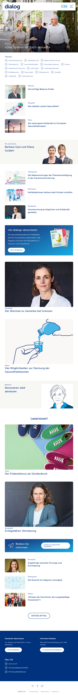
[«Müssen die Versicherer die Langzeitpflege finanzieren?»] (15, 599)
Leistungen (34, 68)
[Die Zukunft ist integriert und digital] (15, 582)
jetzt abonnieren (16, 250)
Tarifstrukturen (27, 76)
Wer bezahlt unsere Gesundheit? (43, 106)
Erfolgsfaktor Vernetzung (20, 530)
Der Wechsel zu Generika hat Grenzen (28, 311)
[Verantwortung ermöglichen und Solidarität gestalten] (15, 212)
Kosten (67, 64)
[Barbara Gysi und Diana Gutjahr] (57, 153)
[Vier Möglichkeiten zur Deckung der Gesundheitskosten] (39, 363)
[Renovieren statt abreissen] (57, 396)
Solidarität (12, 76)
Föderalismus (13, 64)
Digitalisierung (33, 60)
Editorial (31, 86)
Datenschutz (45, 691)
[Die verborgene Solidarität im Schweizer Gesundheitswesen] (15, 126)
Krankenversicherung (16, 68)
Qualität (58, 72)
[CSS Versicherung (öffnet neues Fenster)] (64, 6)
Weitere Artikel (39, 616)
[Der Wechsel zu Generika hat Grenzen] (39, 306)
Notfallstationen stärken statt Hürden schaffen (50, 192)
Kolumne (8, 385)
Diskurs (7, 44)
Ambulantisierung (15, 60)
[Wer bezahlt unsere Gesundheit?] (15, 109)
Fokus (30, 120)
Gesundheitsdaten (31, 64)
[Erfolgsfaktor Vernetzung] (39, 526)
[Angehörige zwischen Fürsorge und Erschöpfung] (15, 565)
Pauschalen (29, 72)
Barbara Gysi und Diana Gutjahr (19, 148)
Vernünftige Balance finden (41, 89)
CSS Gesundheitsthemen (17, 672)
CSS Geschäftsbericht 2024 (18, 668)
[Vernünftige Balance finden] (15, 92)
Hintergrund (32, 172)
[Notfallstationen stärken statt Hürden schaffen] (15, 195)
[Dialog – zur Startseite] (12, 6)
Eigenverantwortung (52, 60)
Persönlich (8, 308)
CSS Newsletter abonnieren (52, 650)
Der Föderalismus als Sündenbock (26, 473)
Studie (7, 365)
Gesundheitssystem (51, 64)
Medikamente (13, 72)
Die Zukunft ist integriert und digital (45, 580)
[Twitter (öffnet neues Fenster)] (42, 686)
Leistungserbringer (51, 68)
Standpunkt (32, 206)
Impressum (55, 691)
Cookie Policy (33, 691)
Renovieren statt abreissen (15, 389)
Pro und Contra (10, 144)
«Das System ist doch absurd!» (27, 47)
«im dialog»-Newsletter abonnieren (52, 545)
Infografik (31, 103)
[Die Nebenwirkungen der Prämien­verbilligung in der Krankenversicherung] (15, 178)
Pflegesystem (44, 72)
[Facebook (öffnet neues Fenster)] (37, 686)
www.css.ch (12, 664)
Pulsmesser (32, 189)
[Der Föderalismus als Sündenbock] (39, 469)
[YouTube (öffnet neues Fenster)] (33, 686)
